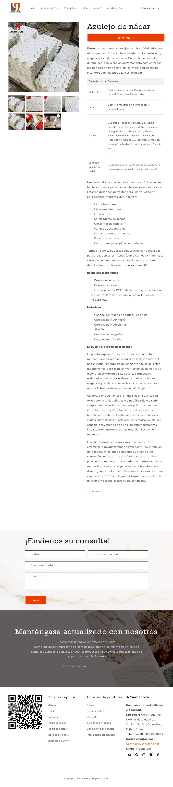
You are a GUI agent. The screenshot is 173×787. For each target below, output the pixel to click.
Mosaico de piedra (58, 734)
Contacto (92, 716)
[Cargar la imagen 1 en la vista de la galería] (16, 104)
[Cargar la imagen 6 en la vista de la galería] (34, 122)
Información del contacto (101, 734)
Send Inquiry (125, 37)
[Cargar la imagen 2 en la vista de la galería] (34, 104)
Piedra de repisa (57, 722)
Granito (52, 711)
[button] (50, 7)
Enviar (35, 600)
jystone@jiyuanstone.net (142, 743)
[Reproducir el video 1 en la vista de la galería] (52, 122)
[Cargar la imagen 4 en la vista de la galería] (70, 104)
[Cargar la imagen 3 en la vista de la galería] (52, 104)
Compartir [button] (96, 491)
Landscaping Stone (59, 740)
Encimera (53, 716)
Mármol (52, 705)
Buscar (91, 705)
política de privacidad (99, 722)
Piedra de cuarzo (57, 728)
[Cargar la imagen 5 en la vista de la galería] (16, 122)
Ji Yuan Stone (83, 778)
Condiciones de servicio (100, 728)
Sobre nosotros (96, 711)
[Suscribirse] (113, 666)
